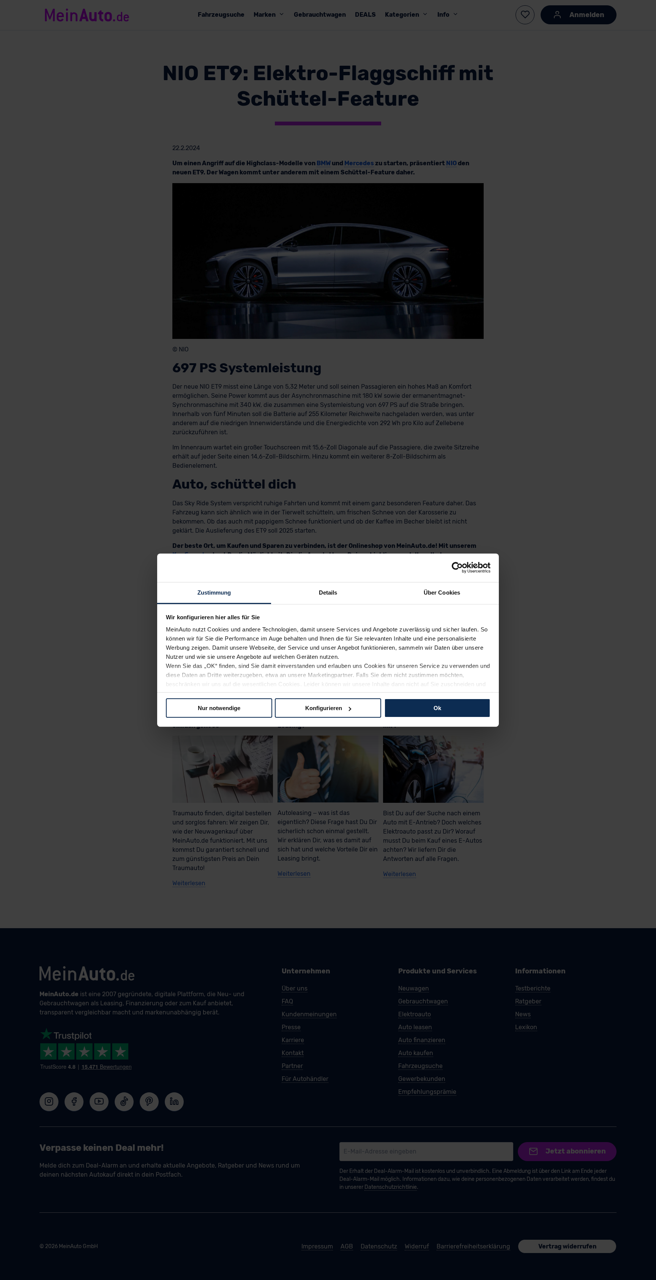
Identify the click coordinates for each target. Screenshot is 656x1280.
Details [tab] (328, 592)
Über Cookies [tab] (442, 592)
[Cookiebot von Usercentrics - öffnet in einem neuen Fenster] (457, 567)
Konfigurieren (323, 708)
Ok (437, 708)
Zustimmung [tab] (214, 592)
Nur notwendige (219, 708)
